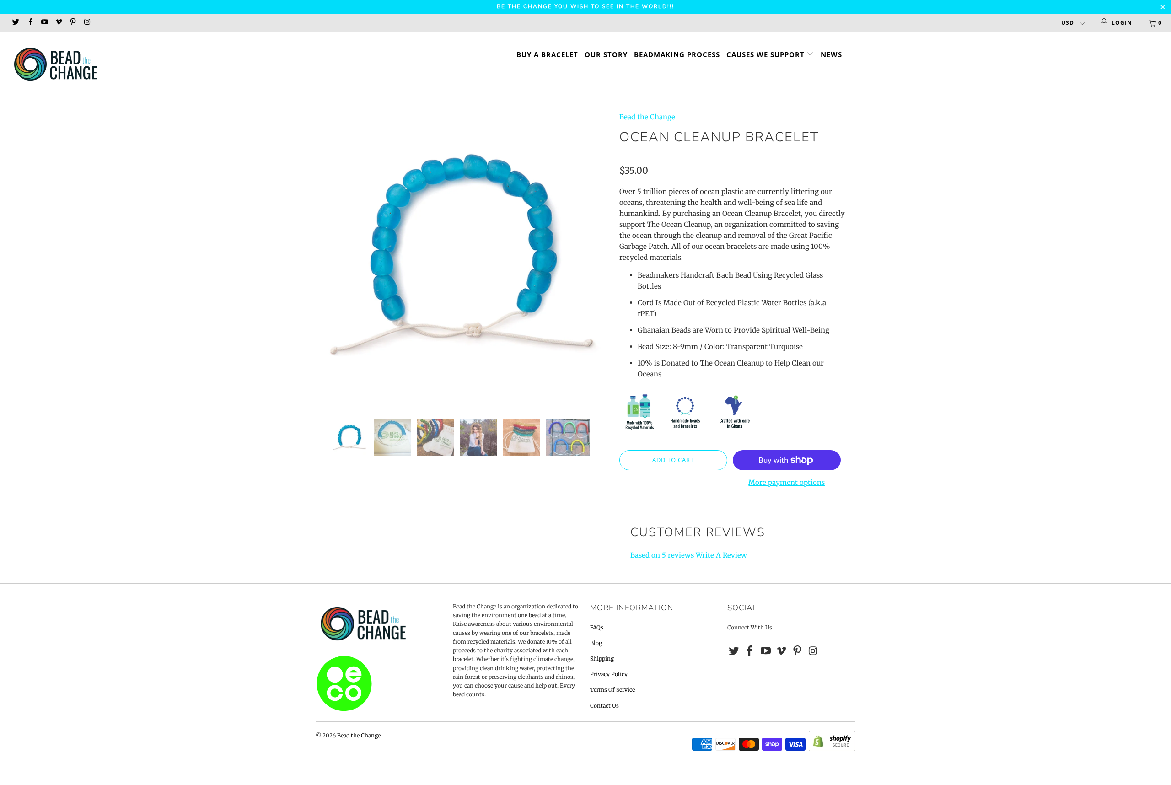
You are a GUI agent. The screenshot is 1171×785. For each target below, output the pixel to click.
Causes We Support (766, 54)
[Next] (594, 259)
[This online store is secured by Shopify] (832, 749)
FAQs (596, 627)
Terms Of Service (612, 689)
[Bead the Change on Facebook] (29, 22)
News (831, 54)
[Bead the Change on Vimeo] (58, 22)
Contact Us (604, 705)
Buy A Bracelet (547, 54)
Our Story (606, 54)
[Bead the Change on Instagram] (87, 22)
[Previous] (331, 259)
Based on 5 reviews (662, 555)
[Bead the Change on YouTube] (44, 22)
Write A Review (721, 555)
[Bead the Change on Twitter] (15, 22)
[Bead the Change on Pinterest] (72, 22)
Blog (596, 643)
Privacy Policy (609, 674)
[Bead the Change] (98, 65)
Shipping (602, 658)
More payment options (786, 482)
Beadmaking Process (677, 54)
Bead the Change (647, 117)
